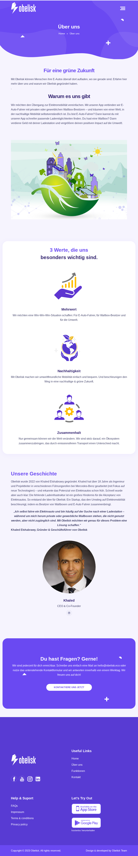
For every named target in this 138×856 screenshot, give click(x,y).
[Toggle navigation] (123, 8)
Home (62, 33)
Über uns (74, 33)
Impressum (17, 812)
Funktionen (78, 771)
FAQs (14, 805)
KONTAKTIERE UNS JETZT (69, 687)
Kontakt (76, 777)
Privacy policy (19, 824)
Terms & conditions (22, 818)
